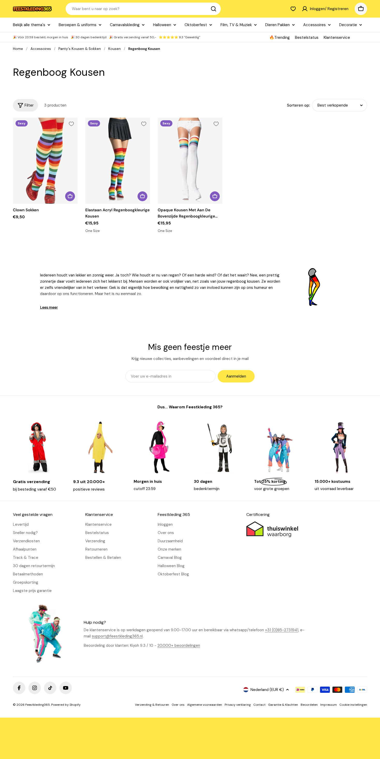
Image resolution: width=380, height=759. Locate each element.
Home (18, 49)
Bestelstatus (306, 37)
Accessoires (41, 49)
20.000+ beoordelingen (178, 645)
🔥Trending (279, 37)
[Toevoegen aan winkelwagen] (70, 196)
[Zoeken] (213, 9)
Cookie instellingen (353, 705)
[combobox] (143, 9)
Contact (259, 705)
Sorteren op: (298, 105)
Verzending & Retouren (152, 705)
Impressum (328, 705)
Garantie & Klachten (283, 705)
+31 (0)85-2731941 (281, 630)
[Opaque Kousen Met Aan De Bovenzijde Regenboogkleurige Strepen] (190, 161)
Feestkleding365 (37, 705)
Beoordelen (309, 705)
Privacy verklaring (238, 705)
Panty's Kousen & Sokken (79, 49)
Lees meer (49, 307)
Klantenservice (337, 37)
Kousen (114, 49)
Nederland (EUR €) (267, 689)
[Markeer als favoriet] (71, 124)
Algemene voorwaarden (204, 705)
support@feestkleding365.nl (117, 636)
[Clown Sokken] (45, 161)
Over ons (178, 705)
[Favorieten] (293, 8)
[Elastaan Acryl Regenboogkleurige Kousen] (117, 161)
